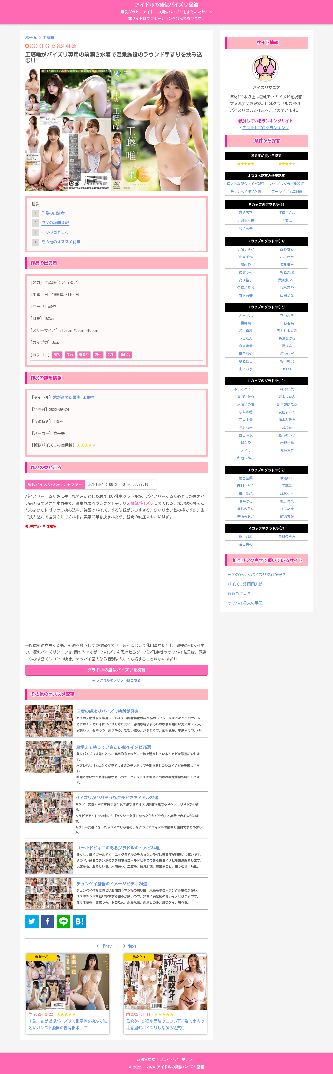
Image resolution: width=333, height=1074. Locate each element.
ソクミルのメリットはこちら (118, 680)
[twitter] (32, 922)
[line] (63, 922)
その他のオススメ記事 (60, 242)
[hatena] (79, 922)
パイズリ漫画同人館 (245, 584)
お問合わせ (146, 1059)
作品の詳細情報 (55, 223)
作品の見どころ (55, 232)
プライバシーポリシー (178, 1059)
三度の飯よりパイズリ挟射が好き (256, 575)
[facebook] (47, 922)
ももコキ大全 (239, 594)
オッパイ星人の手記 (245, 603)
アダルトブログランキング (265, 128)
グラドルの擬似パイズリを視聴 (117, 670)
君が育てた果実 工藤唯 (73, 397)
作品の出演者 (53, 213)
